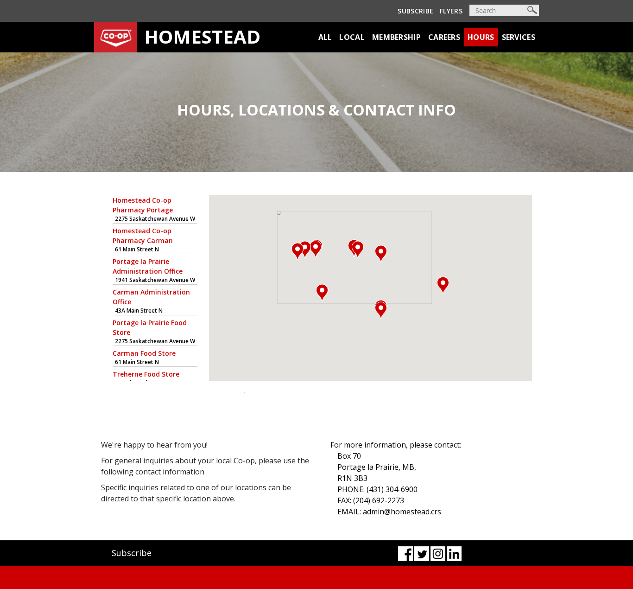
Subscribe (415, 10)
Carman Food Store (144, 353)
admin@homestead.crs (402, 511)
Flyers (451, 10)
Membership (396, 37)
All (325, 37)
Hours (481, 37)
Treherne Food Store (146, 374)
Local (352, 37)
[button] (443, 285)
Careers (444, 37)
